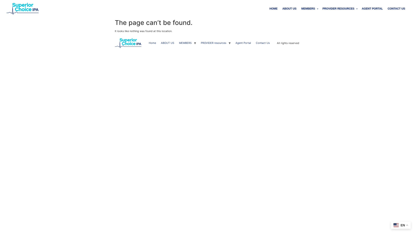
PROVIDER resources (338, 8)
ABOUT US (289, 8)
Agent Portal (372, 8)
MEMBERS (308, 8)
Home (273, 8)
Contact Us (396, 8)
